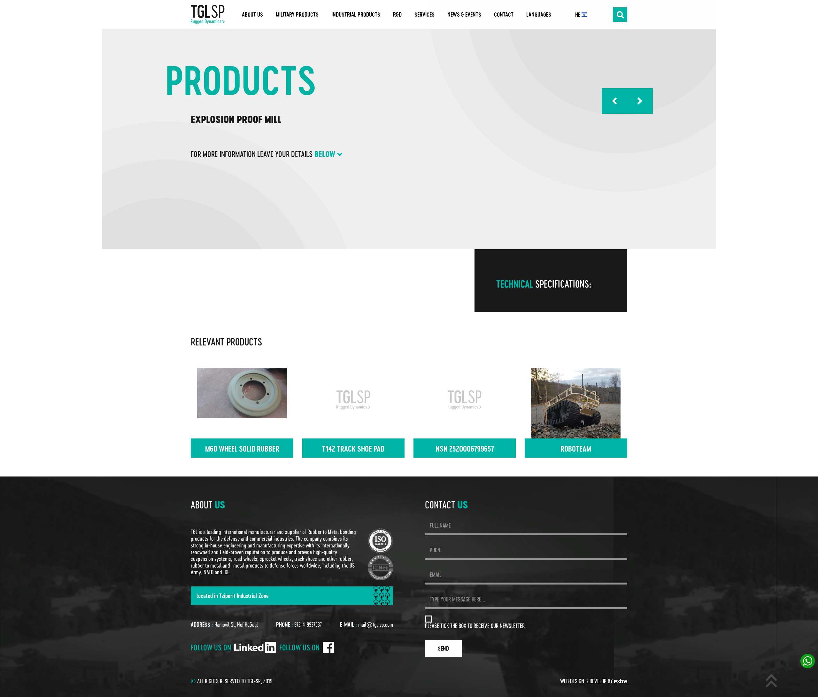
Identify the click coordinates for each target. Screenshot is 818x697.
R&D (397, 14)
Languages (538, 14)
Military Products (297, 14)
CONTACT (503, 14)
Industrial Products (355, 14)
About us (252, 14)
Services (424, 14)
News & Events (464, 14)
